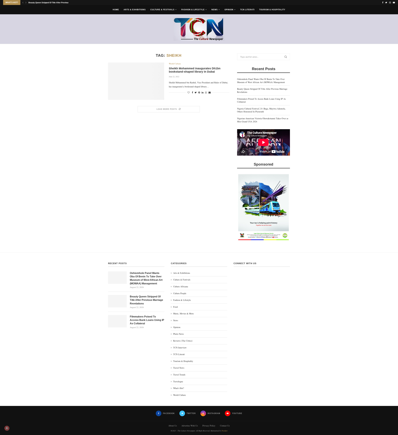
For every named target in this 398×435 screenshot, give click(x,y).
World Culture (175, 63)
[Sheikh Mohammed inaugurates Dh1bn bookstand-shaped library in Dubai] (136, 81)
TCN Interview (180, 347)
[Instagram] (390, 2)
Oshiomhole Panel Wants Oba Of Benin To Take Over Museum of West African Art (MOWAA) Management (261, 81)
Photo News (178, 333)
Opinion (228, 10)
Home (116, 10)
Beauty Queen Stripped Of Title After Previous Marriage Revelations (146, 300)
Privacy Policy (208, 425)
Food (175, 306)
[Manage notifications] (6, 428)
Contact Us (225, 425)
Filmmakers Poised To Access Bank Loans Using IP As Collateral (147, 320)
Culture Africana (180, 286)
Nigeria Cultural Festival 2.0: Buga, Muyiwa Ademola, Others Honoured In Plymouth (261, 110)
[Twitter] (386, 2)
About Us (172, 425)
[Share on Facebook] (192, 92)
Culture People (179, 293)
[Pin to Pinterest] (199, 92)
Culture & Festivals (162, 10)
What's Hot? (178, 388)
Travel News (178, 367)
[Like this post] (188, 92)
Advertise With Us (189, 425)
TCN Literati (247, 10)
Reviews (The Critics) (182, 340)
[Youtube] (394, 2)
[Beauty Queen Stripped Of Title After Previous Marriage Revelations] (117, 301)
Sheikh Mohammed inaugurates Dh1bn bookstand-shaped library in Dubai (194, 70)
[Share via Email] (209, 92)
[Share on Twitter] (196, 92)
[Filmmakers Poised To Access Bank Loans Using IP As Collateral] (117, 321)
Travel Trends (179, 374)
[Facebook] (382, 2)
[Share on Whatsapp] (206, 92)
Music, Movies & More (183, 313)
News (214, 10)
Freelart (224, 430)
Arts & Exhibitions (135, 10)
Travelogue (178, 381)
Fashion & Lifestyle (193, 10)
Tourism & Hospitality (272, 10)
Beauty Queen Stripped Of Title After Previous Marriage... (53, 3)
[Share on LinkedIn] (203, 92)
